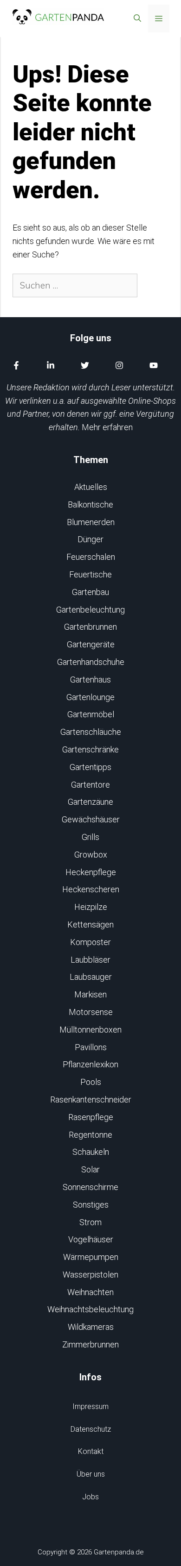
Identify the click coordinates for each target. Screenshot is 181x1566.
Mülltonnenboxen (90, 1029)
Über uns (91, 1474)
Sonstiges (91, 1204)
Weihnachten (90, 1292)
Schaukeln (90, 1152)
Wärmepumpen (90, 1257)
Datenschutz (91, 1429)
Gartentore (90, 784)
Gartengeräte (91, 644)
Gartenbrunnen (90, 627)
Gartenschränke (90, 749)
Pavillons (91, 1047)
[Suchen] (153, 285)
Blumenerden (91, 522)
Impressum (90, 1406)
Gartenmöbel (90, 714)
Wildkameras (91, 1327)
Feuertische (90, 574)
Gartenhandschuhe (90, 662)
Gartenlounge (90, 697)
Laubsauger (91, 977)
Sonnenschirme (90, 1187)
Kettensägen (90, 924)
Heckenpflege (90, 872)
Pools (90, 1082)
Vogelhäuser (90, 1239)
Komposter (90, 942)
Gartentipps (90, 767)
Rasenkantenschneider (90, 1099)
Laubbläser (90, 960)
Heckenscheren (90, 889)
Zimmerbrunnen (90, 1344)
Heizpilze (90, 907)
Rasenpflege (90, 1117)
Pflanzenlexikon (90, 1064)
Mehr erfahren (107, 427)
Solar (90, 1169)
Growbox (90, 854)
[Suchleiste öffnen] (137, 18)
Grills (90, 837)
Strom (90, 1222)
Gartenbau (90, 592)
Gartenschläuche (90, 732)
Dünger (90, 539)
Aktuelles (90, 487)
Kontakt (90, 1451)
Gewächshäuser (91, 819)
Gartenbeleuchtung (90, 609)
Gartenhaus (90, 679)
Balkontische (90, 504)
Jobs (90, 1496)
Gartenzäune (90, 802)
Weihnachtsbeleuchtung (90, 1309)
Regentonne (90, 1135)
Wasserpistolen (90, 1274)
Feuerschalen (90, 557)
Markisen (90, 994)
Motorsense (91, 1012)
